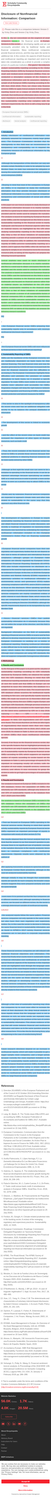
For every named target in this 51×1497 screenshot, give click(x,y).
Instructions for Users (9, 1441)
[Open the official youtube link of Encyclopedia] (19, 1424)
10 (2, 817)
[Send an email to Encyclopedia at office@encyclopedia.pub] (3, 1424)
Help (3, 1444)
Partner (4, 1451)
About (3, 1435)
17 (2, 994)
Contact (4, 1448)
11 (2, 861)
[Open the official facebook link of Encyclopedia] (25, 1424)
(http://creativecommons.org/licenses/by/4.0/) (19, 1387)
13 (2, 910)
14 (5, 910)
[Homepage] (4, 4)
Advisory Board (7, 1438)
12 (2, 891)
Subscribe (9, 1417)
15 (7, 910)
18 (2, 1038)
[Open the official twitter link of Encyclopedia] (8, 1424)
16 (2, 940)
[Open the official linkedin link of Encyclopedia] (14, 1424)
